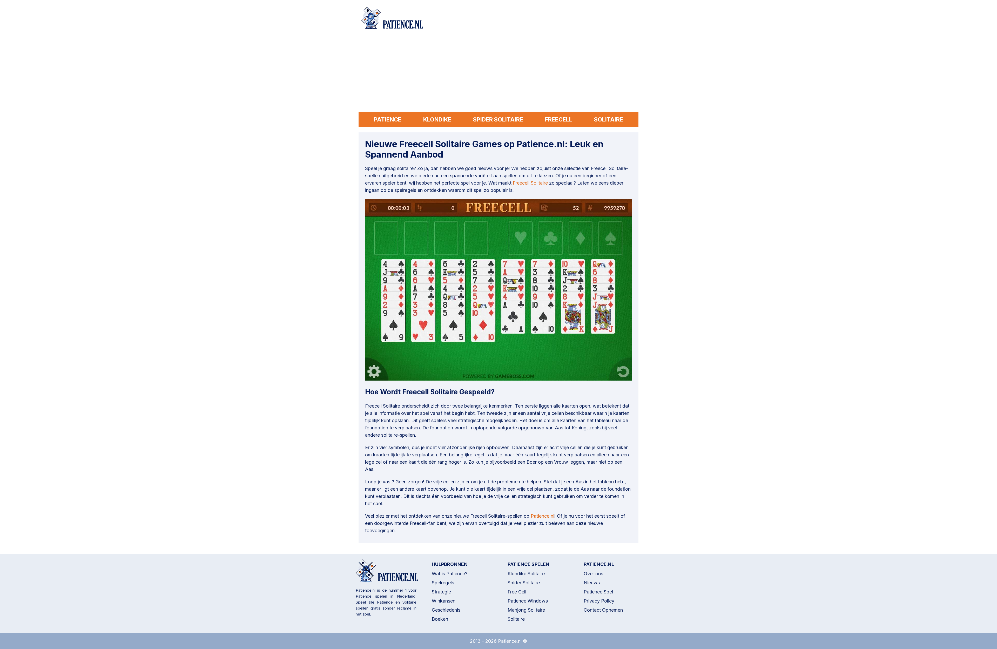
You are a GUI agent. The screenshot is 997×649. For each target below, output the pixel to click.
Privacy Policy (599, 601)
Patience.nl (542, 516)
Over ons (593, 573)
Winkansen (443, 601)
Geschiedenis (446, 610)
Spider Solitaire (524, 582)
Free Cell (517, 591)
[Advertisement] (498, 72)
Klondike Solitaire (526, 573)
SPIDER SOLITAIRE (498, 119)
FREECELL (558, 119)
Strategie (441, 591)
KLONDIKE (437, 119)
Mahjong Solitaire (526, 610)
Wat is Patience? (449, 573)
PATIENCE (387, 119)
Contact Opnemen (603, 610)
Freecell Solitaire (530, 183)
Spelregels (443, 582)
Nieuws (592, 582)
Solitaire (516, 619)
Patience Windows (528, 601)
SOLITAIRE (608, 119)
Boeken (440, 619)
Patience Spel (598, 591)
